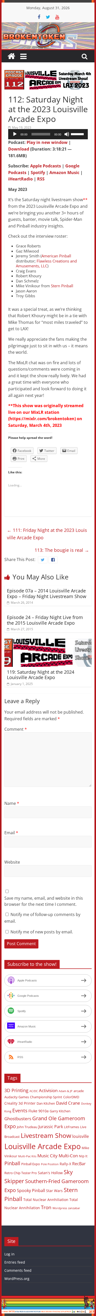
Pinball (12, 1163)
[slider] (78, 133)
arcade (78, 1091)
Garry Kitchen (60, 1111)
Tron (46, 1207)
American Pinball (56, 255)
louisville (80, 1136)
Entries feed (14, 1262)
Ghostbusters (17, 1119)
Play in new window (47, 142)
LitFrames (71, 1127)
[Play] (14, 134)
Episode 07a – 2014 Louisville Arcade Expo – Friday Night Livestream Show (46, 593)
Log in (9, 1254)
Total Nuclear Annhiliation (45, 1199)
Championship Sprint (46, 1097)
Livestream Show (46, 1135)
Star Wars (54, 1190)
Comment (15, 729)
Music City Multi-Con (57, 1156)
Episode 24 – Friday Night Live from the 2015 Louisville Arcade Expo (45, 620)
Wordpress (59, 1208)
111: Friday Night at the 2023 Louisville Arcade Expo (47, 534)
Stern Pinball (62, 285)
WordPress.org (16, 1278)
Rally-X (65, 1163)
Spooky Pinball (31, 1190)
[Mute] (66, 134)
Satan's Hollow (50, 1172)
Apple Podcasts (45, 166)
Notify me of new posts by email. (41, 932)
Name (11, 803)
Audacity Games (16, 1097)
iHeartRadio (20, 179)
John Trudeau (27, 1127)
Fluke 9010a (38, 1110)
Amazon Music (64, 172)
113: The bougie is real (62, 550)
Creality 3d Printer (20, 1103)
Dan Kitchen (46, 1103)
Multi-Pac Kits (27, 1156)
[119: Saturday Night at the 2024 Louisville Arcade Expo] (48, 642)
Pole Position (50, 1164)
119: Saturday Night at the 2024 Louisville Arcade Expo (40, 675)
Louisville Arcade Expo (42, 1146)
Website (12, 862)
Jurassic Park (50, 1126)
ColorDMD (71, 1097)
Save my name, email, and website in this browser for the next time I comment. (43, 901)
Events (19, 1110)
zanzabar (74, 1208)
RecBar (79, 1163)
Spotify (38, 172)
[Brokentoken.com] (48, 25)
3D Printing (16, 1090)
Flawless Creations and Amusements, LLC (46, 263)
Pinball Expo (30, 1164)
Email (11, 833)
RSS (41, 179)
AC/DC (33, 1091)
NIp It (83, 1156)
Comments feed (17, 1270)
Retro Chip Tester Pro (20, 1173)
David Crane (68, 1103)
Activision (48, 1090)
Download (18, 149)
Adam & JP (65, 1091)
